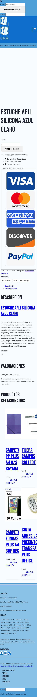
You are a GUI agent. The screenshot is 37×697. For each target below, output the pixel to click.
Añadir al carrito (12, 149)
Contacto (6, 682)
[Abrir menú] (35, 29)
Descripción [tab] (9, 286)
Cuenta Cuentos (8, 670)
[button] (1, 1)
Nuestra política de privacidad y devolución (16, 666)
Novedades (29, 271)
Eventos (5, 676)
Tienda (5, 673)
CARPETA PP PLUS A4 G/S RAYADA (13, 459)
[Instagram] (5, 653)
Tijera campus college (29, 456)
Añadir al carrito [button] (11, 481)
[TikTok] (9, 653)
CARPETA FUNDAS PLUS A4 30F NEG (13, 541)
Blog (4, 679)
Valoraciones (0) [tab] (11, 289)
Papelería (4, 273)
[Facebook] (1, 653)
